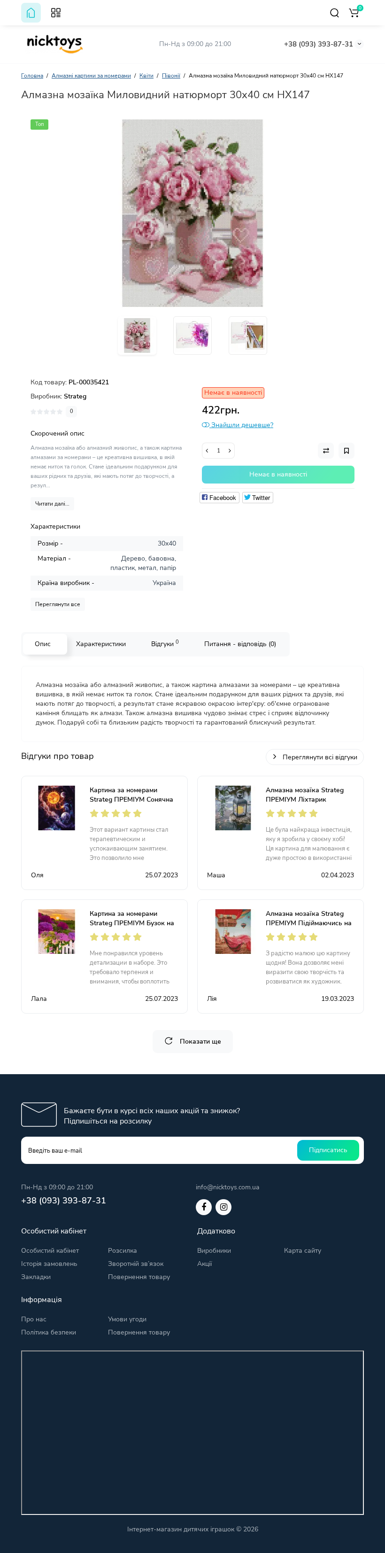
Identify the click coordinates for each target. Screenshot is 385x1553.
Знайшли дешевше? (241, 425)
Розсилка (122, 1250)
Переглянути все (57, 604)
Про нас (33, 1319)
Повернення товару (139, 1276)
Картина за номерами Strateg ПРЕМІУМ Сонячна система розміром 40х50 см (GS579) (132, 804)
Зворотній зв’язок (135, 1263)
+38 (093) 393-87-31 (318, 44)
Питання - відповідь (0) (240, 644)
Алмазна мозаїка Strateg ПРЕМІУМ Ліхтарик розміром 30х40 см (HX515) (309, 799)
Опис (43, 644)
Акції (204, 1263)
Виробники (214, 1250)
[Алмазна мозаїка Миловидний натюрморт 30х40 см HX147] (192, 213)
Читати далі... (52, 503)
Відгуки (165, 643)
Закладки (36, 1276)
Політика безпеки (48, 1332)
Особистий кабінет (50, 1250)
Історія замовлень (49, 1263)
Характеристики (101, 644)
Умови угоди (127, 1319)
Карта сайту (302, 1250)
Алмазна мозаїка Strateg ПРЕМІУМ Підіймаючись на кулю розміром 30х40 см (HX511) (309, 927)
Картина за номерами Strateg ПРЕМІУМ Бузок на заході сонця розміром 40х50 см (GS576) (132, 927)
